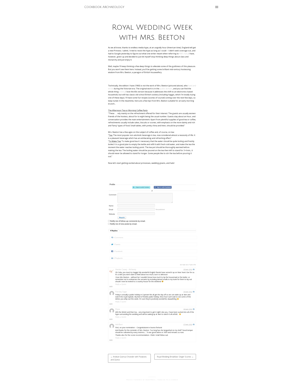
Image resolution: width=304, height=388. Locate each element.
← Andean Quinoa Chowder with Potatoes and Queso (129, 358)
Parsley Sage (121, 291)
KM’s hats (183, 53)
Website (112, 214)
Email (111, 209)
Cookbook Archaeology (104, 7)
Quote (123, 284)
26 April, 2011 (187, 309)
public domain (166, 88)
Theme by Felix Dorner (167, 380)
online (122, 91)
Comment (112, 195)
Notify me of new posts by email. (123, 224)
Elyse (117, 309)
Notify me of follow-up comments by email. (127, 221)
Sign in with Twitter (141, 187)
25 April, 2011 (187, 269)
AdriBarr (119, 324)
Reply (117, 284)
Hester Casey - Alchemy (125, 269)
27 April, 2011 (187, 324)
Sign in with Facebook (163, 187)
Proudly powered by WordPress (140, 380)
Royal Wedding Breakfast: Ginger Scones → (175, 356)
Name (111, 206)
